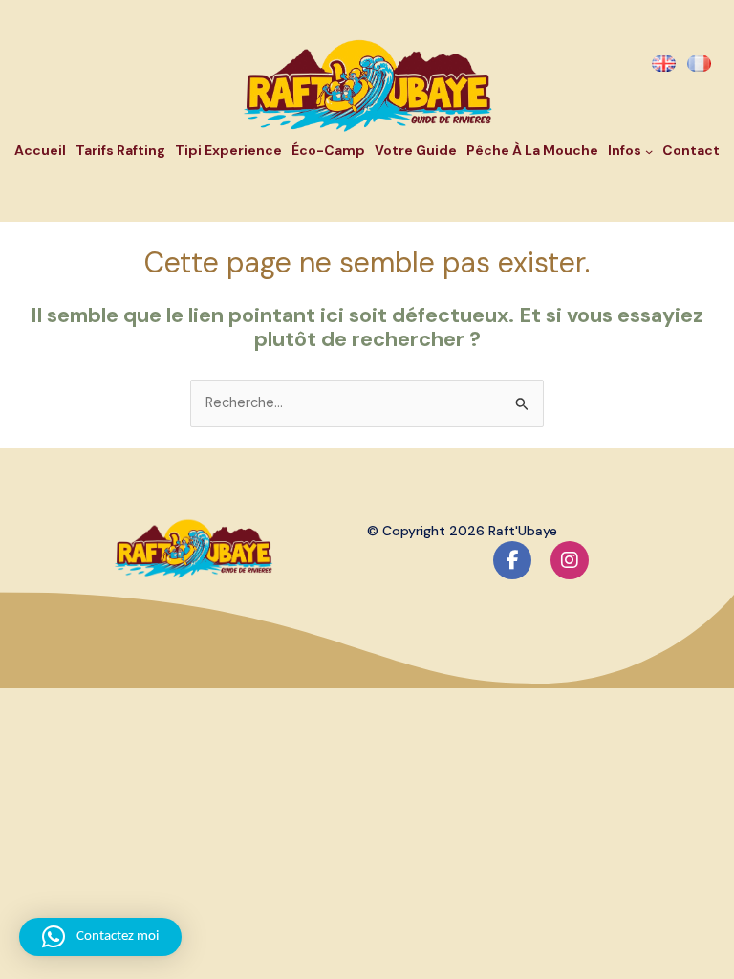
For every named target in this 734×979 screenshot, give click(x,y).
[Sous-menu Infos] (649, 151)
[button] (100, 937)
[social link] (512, 560)
